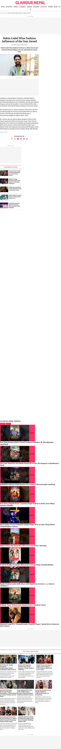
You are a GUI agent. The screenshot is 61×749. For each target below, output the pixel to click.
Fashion (5, 13)
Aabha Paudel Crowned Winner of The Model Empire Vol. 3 (15, 197)
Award (2, 132)
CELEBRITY (22, 6)
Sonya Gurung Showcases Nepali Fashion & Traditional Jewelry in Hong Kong (43, 692)
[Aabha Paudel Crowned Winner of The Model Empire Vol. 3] (4, 197)
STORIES (50, 6)
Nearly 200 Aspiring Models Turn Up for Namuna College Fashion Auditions (26, 667)
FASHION (29, 6)
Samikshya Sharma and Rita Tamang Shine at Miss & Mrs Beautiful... (14, 205)
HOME (3, 6)
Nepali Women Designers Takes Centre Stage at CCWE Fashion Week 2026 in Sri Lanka (44, 667)
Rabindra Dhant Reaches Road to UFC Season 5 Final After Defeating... (14, 181)
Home (1, 13)
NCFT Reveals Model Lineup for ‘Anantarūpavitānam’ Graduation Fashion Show (8, 667)
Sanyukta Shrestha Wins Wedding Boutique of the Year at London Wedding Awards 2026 (26, 719)
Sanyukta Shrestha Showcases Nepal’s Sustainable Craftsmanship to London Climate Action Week (8, 693)
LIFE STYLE (43, 6)
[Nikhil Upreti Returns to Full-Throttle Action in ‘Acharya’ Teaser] (4, 189)
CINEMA (15, 6)
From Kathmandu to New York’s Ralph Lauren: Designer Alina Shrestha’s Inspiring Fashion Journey (25, 692)
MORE (55, 6)
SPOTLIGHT (9, 6)
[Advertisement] (30, 26)
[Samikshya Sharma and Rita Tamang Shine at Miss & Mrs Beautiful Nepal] (4, 205)
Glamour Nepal (24, 44)
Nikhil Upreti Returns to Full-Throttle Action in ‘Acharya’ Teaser (15, 189)
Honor (6, 132)
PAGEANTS (36, 6)
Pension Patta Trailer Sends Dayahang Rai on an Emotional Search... (14, 173)
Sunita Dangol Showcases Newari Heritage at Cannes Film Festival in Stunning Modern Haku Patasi (8, 719)
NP (59, 6)
